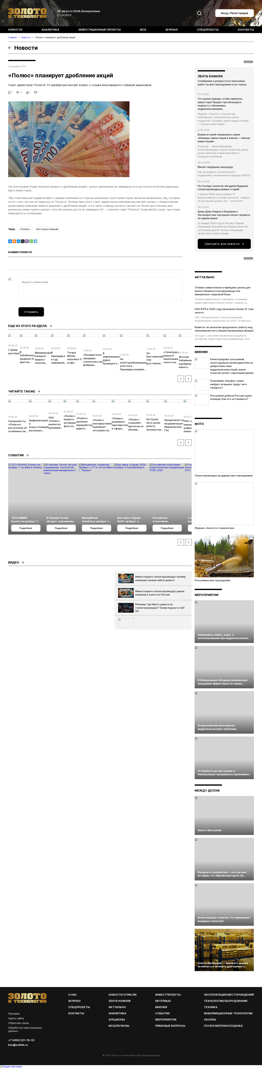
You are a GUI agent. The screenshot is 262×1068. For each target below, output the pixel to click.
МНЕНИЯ (161, 1007)
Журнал (171, 29)
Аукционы (117, 1019)
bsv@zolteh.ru (18, 1044)
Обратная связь (18, 1023)
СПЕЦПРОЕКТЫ (79, 1007)
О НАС (72, 994)
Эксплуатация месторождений (229, 994)
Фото (199, 424)
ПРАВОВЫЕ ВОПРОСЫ (170, 1025)
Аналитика (50, 29)
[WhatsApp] (31, 241)
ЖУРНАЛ (74, 1000)
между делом (207, 790)
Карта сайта (16, 1018)
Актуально (117, 1007)
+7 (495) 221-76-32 (21, 1040)
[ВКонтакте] (10, 241)
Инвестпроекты (168, 994)
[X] (23, 241)
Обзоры (210, 1019)
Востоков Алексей (47, 229)
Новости (15, 29)
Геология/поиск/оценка (223, 1025)
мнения (201, 352)
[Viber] (27, 241)
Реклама (14, 1013)
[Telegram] (35, 241)
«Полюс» (24, 229)
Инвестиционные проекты (100, 29)
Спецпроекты (208, 29)
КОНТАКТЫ (76, 1013)
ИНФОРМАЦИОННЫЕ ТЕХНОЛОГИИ (228, 1013)
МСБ (143, 29)
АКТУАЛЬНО (204, 277)
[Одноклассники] (14, 241)
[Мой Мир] (18, 241)
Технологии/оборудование (226, 1000)
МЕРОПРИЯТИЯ (165, 1019)
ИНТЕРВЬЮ (163, 1000)
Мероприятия (206, 595)
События (162, 1013)
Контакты (246, 29)
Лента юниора (120, 1000)
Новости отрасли (122, 994)
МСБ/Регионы (119, 1025)
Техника (210, 1007)
